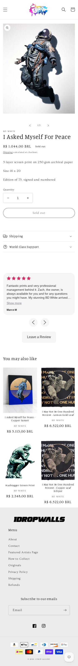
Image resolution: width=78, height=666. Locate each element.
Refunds (14, 585)
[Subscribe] (64, 610)
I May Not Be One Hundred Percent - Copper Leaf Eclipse (58, 487)
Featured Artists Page (23, 552)
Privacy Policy (18, 572)
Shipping (8, 152)
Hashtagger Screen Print (20, 485)
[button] (5, 9)
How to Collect (19, 559)
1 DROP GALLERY (42, 659)
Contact (14, 546)
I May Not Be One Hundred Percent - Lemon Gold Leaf (58, 413)
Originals (14, 565)
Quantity (8, 189)
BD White (9, 131)
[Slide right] (48, 125)
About (12, 539)
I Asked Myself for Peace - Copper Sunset (20, 419)
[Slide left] (30, 125)
